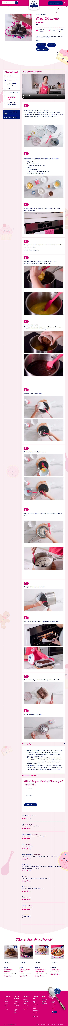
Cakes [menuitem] (6, 999)
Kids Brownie (55, 970)
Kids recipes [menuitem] (44, 999)
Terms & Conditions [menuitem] (51, 1024)
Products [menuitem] (16, 1001)
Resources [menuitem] (16, 1003)
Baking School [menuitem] (34, 1007)
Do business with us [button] (55, 3)
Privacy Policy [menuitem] (43, 1024)
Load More (26, 916)
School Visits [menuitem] (35, 1010)
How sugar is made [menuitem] (16, 1006)
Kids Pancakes (40, 970)
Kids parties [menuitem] (44, 1003)
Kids (41, 40)
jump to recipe (41, 44)
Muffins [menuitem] (6, 1005)
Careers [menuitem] (53, 1008)
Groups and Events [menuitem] (35, 1013)
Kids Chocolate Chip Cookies (25, 971)
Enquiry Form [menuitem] (53, 1002)
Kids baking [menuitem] (44, 1001)
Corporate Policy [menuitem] (25, 1008)
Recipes (9, 7)
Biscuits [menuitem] (6, 1003)
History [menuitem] (24, 1003)
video (6, 962)
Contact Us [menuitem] (35, 1016)
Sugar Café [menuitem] (35, 1004)
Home (5, 7)
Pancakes (37, 967)
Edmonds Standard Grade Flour (12, 97)
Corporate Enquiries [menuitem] (54, 1005)
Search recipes (7, 2)
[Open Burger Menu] (64, 3)
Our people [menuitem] (25, 1005)
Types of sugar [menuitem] (16, 1010)
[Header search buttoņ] (16, 2)
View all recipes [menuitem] (6, 1008)
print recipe (51, 44)
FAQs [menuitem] (15, 1012)
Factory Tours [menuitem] (34, 1002)
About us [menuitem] (25, 999)
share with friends (42, 49)
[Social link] (52, 1012)
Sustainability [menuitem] (26, 1001)
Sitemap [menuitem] (37, 1024)
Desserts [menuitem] (6, 1001)
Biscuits (22, 967)
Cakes (5, 967)
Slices (14, 7)
